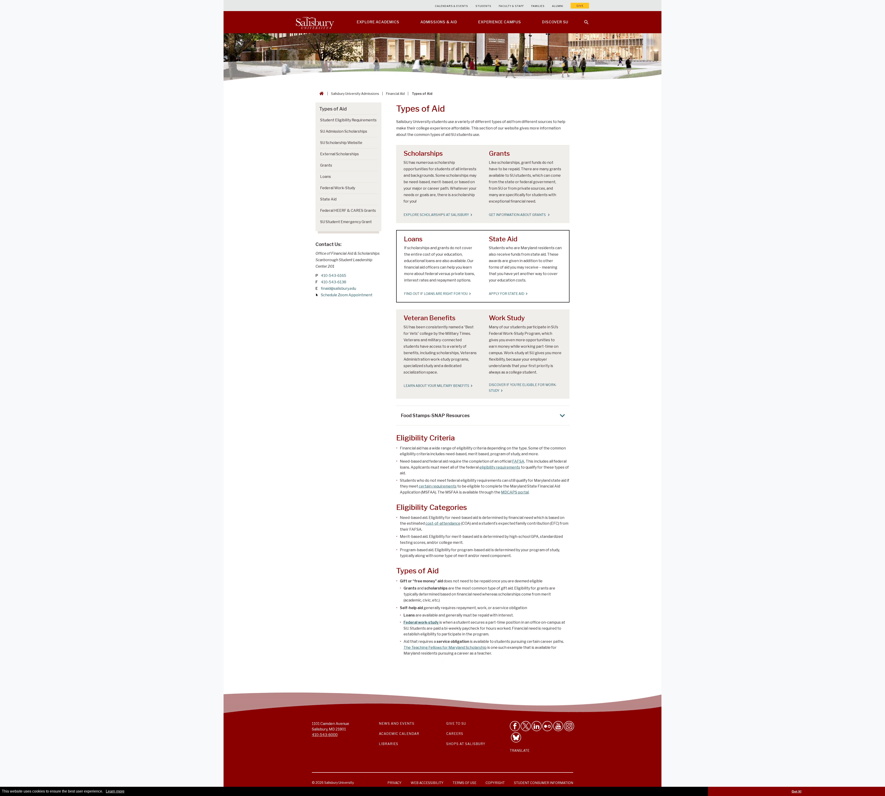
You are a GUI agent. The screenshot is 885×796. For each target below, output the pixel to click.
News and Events (396, 723)
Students (483, 6)
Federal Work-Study (337, 188)
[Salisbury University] (315, 22)
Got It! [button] (797, 791)
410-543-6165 (333, 275)
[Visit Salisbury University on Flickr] (547, 726)
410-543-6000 (325, 735)
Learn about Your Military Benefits (436, 386)
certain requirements (438, 486)
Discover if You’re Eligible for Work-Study (523, 387)
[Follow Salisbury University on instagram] (569, 726)
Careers (454, 734)
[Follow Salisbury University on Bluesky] (516, 737)
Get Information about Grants (517, 215)
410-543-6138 (333, 282)
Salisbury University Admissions (355, 94)
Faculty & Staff (511, 6)
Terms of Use (464, 783)
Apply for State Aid (506, 294)
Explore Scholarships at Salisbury (436, 215)
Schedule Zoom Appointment (346, 295)
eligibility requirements (499, 467)
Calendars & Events (451, 6)
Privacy (394, 783)
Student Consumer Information (543, 783)
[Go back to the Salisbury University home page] (321, 93)
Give (580, 5)
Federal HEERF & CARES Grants (348, 210)
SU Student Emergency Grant (346, 222)
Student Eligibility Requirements (348, 120)
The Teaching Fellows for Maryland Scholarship (445, 647)
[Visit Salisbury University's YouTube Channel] (558, 726)
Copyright (495, 783)
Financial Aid (395, 94)
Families (538, 6)
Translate (519, 750)
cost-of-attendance (442, 523)
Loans (325, 176)
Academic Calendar (399, 734)
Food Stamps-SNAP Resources (435, 415)
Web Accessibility (427, 783)
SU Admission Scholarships (343, 131)
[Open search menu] (583, 19)
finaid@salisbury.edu (338, 288)
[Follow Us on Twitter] (526, 726)
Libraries (388, 744)
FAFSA (518, 461)
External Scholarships (339, 154)
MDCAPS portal (515, 492)
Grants (326, 165)
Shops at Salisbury (465, 744)
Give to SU (456, 723)
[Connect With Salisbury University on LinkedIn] (536, 726)
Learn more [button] (115, 791)
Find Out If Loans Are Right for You (436, 294)
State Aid (328, 199)
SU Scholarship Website (341, 143)
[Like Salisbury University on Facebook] (515, 726)
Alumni (557, 6)
